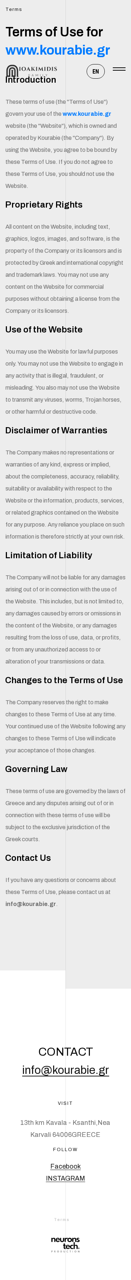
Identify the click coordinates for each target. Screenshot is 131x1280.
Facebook (65, 1166)
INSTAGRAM (65, 1178)
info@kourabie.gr (65, 1070)
